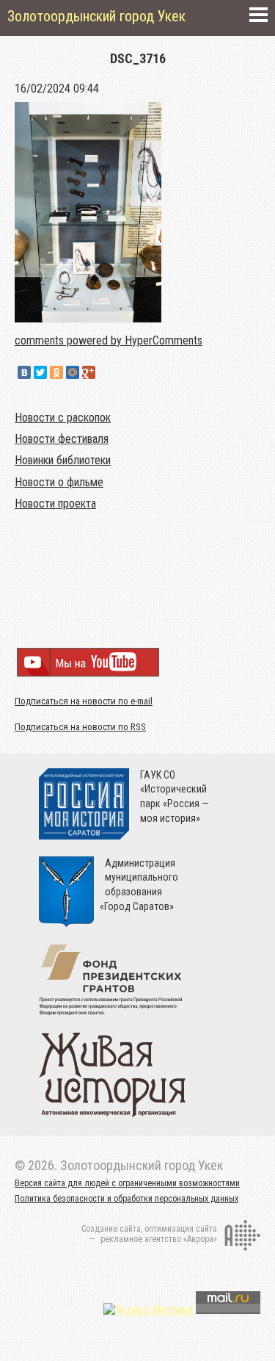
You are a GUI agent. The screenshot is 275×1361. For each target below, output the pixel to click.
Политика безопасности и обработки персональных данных (126, 1199)
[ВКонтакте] (24, 372)
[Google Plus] (88, 372)
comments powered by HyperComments (108, 340)
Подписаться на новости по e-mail (84, 701)
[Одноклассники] (56, 372)
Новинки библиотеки (63, 460)
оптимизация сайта (180, 1229)
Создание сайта (111, 1229)
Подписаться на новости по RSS (80, 726)
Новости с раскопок (63, 418)
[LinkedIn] (104, 372)
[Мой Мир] (72, 372)
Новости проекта (55, 503)
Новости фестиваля (62, 439)
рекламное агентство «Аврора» (158, 1239)
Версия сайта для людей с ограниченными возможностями (127, 1183)
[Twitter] (40, 372)
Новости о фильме (59, 482)
